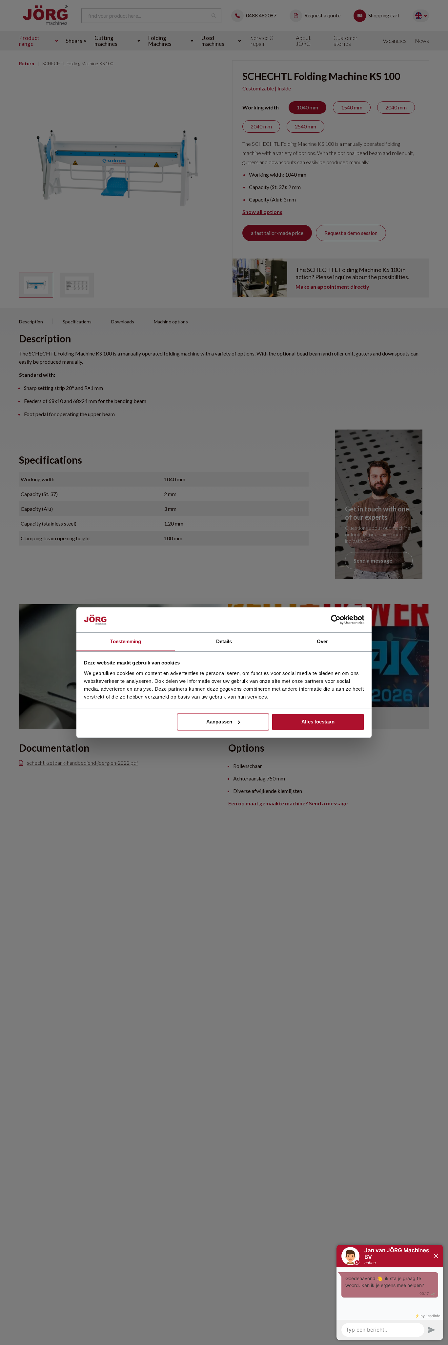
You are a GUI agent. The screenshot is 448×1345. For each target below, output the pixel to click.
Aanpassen (219, 721)
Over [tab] (322, 641)
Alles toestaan (317, 721)
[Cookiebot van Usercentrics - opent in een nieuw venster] (335, 619)
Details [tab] (224, 641)
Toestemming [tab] (125, 641)
